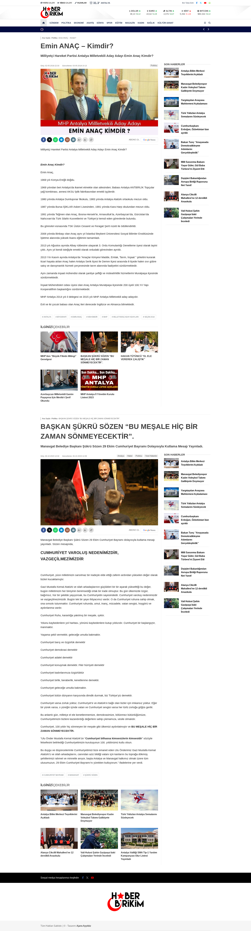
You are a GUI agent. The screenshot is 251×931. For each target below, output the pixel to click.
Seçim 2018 (150, 317)
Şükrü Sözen (91, 775)
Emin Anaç (77, 317)
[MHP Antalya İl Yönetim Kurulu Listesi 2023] (99, 380)
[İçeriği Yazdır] (73, 139)
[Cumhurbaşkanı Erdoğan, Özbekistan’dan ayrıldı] (171, 132)
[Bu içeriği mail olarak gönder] (67, 139)
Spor (109, 23)
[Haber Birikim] (52, 17)
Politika (66, 23)
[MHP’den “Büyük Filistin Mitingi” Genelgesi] (59, 341)
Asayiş (90, 23)
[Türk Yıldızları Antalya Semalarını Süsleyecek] (171, 119)
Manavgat (74, 775)
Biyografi (61, 317)
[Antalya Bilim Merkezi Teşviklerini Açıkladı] (171, 77)
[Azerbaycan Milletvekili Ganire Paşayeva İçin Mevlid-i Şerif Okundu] (59, 380)
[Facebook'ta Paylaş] (43, 139)
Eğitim (118, 23)
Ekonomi (79, 23)
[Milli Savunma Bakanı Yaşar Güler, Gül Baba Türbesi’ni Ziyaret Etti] (171, 168)
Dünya (100, 23)
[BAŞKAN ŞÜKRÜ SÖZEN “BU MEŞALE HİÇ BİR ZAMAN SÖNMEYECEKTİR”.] (99, 341)
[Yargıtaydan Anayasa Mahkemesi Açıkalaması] (171, 106)
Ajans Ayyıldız (84, 926)
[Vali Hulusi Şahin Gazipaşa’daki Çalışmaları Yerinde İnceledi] (171, 217)
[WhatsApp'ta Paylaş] (55, 139)
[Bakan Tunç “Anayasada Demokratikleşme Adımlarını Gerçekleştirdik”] (171, 148)
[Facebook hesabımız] (196, 3)
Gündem (54, 23)
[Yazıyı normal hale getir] (91, 139)
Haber (129, 456)
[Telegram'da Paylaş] (61, 139)
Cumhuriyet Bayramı (53, 775)
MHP (105, 317)
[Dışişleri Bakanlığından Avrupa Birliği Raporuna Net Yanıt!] (171, 184)
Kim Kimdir (92, 317)
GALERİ (49, 3)
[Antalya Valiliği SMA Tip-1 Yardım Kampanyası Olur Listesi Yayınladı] (139, 838)
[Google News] (149, 140)
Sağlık (151, 23)
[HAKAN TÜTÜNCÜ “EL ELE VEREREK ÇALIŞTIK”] (139, 341)
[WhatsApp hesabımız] (209, 3)
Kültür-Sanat (165, 23)
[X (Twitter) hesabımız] (201, 3)
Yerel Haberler (151, 456)
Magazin (130, 23)
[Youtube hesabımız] (205, 3)
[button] (44, 22)
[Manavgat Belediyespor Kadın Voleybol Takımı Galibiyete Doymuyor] (171, 90)
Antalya (47, 317)
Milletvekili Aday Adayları (126, 317)
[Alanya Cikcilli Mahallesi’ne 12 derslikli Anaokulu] (171, 200)
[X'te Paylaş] (49, 139)
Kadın (141, 23)
